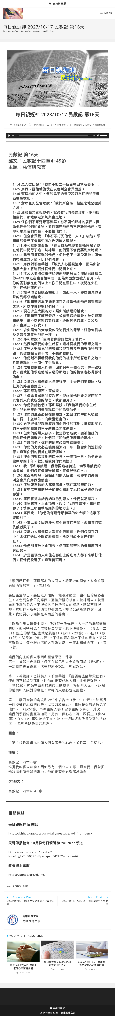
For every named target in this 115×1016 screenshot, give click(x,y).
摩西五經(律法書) (58, 125)
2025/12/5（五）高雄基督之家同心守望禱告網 (91, 963)
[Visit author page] (12, 919)
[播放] (9, 135)
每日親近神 (100, 125)
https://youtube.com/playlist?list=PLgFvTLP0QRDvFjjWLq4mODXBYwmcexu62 (43, 854)
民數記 (88, 125)
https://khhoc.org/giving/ (26, 875)
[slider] (104, 135)
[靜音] (97, 135)
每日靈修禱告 (76, 125)
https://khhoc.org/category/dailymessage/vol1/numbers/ (50, 833)
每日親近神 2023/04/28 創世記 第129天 (57, 963)
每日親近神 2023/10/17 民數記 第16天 (38, 31)
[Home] (4, 31)
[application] (57, 135)
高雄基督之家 (19, 125)
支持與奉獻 (59, 3)
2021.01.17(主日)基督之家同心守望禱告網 (23, 967)
